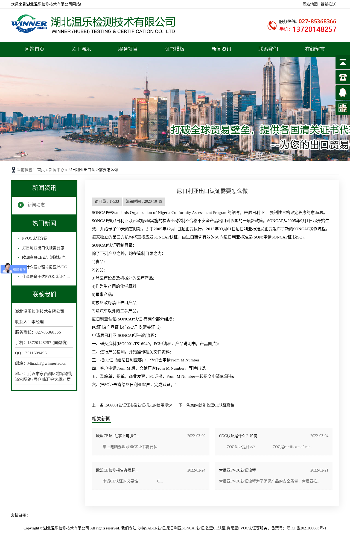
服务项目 (128, 49)
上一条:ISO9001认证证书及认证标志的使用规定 (132, 405)
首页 (41, 170)
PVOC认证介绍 (34, 238)
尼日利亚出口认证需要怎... (44, 248)
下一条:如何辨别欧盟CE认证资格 (206, 405)
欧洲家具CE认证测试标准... (45, 257)
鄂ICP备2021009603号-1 (306, 528)
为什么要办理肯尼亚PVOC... (45, 267)
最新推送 (328, 4)
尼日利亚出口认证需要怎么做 (93, 170)
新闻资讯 (221, 49)
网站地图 (310, 4)
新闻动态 (36, 204)
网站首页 (34, 49)
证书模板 (175, 49)
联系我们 (268, 49)
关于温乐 (81, 49)
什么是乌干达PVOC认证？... (45, 277)
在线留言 (315, 49)
